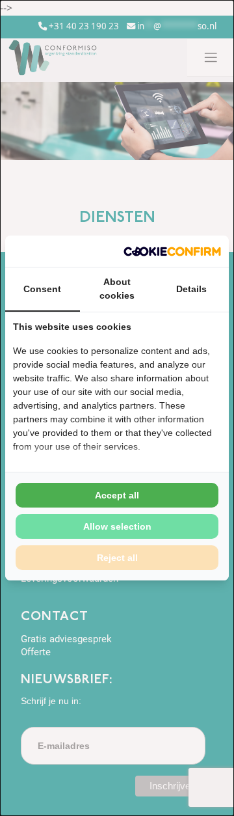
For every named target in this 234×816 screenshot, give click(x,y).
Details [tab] (191, 289)
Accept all (117, 495)
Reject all (117, 557)
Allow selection (117, 526)
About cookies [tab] (117, 289)
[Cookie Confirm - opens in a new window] (172, 251)
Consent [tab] (42, 289)
